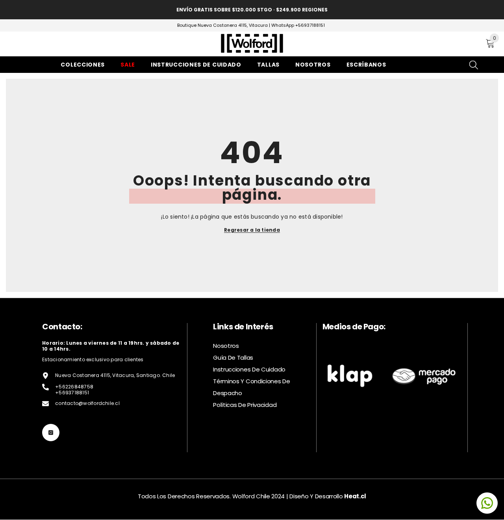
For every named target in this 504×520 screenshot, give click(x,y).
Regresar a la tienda (252, 230)
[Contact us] (487, 503)
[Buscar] (436, 44)
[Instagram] (50, 432)
